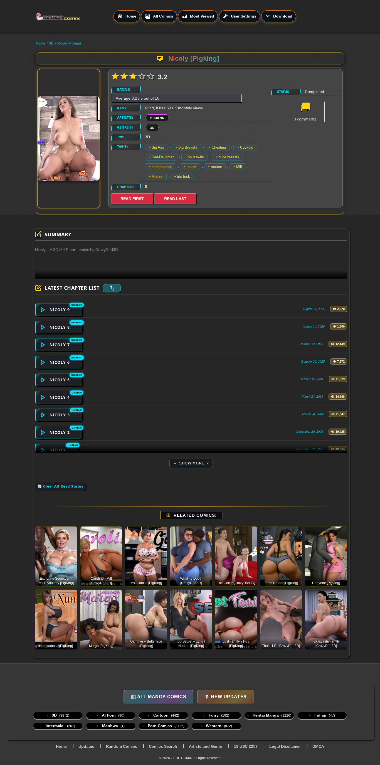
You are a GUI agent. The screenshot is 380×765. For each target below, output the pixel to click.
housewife (196, 157)
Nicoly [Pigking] (69, 43)
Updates (86, 746)
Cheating (219, 147)
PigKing (157, 118)
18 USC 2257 (246, 746)
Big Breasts (187, 147)
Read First (132, 198)
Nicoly (58, 449)
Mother (157, 176)
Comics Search (163, 746)
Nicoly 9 (60, 309)
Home (40, 43)
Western (218, 726)
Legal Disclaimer (285, 746)
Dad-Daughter (163, 157)
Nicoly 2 (60, 432)
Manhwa (113, 726)
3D (51, 43)
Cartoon (165, 715)
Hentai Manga (271, 715)
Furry (218, 715)
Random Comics (121, 746)
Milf (239, 167)
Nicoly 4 (60, 397)
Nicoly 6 (60, 362)
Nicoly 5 (60, 379)
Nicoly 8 (60, 327)
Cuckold (246, 147)
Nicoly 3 (60, 414)
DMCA (318, 746)
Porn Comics (165, 726)
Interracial (60, 726)
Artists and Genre (205, 746)
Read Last (175, 198)
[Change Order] (112, 288)
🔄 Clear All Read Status (60, 486)
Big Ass (158, 147)
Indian (324, 715)
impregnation (162, 167)
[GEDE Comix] (74, 16)
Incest (191, 167)
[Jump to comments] (305, 108)
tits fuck (183, 176)
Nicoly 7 (60, 344)
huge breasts (228, 157)
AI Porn (112, 715)
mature (216, 167)
